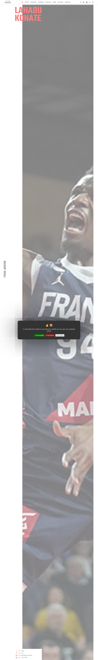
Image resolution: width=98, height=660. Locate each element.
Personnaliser (60, 335)
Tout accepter (40, 335)
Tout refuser (50, 335)
